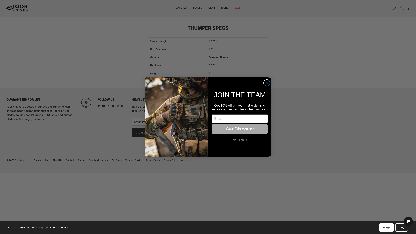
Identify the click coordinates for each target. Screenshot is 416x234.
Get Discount (240, 128)
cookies (30, 227)
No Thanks (240, 140)
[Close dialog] (267, 83)
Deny (401, 228)
